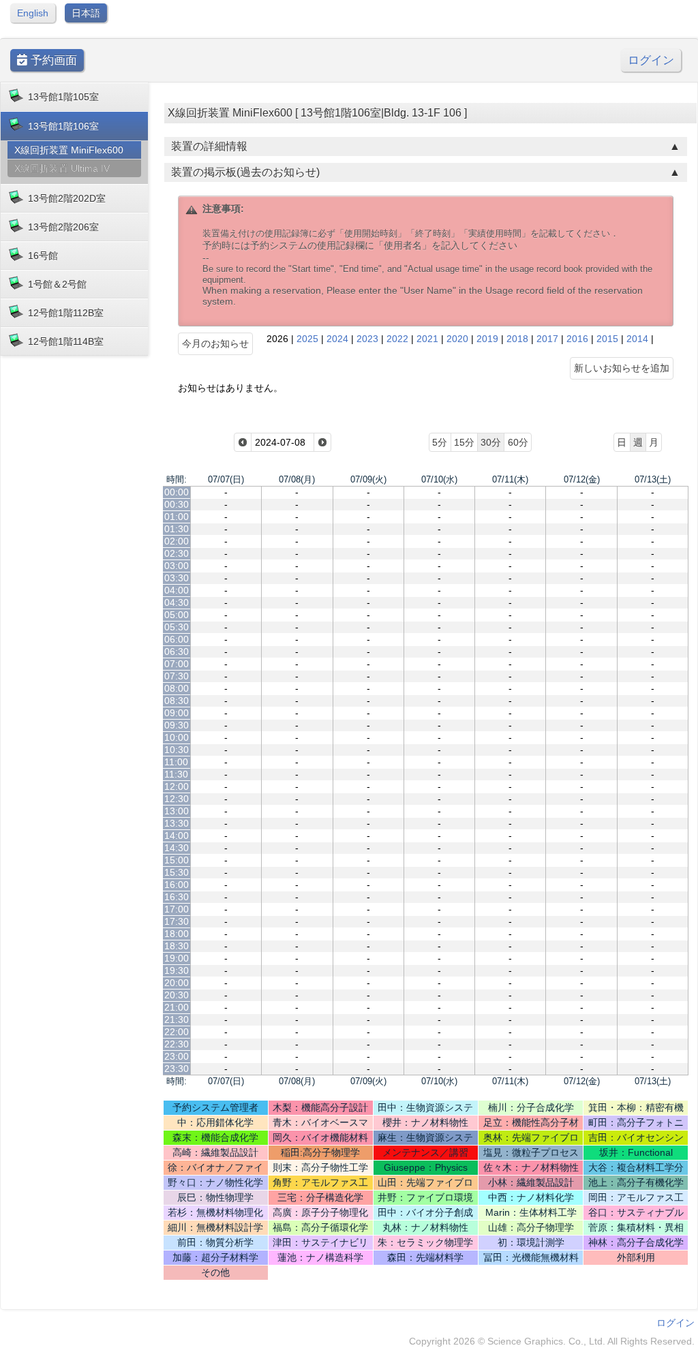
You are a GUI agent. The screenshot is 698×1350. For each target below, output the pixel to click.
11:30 (176, 774)
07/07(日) (226, 479)
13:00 (176, 811)
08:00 (176, 688)
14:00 (176, 835)
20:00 (176, 982)
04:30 (176, 602)
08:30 (176, 700)
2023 (367, 338)
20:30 (176, 995)
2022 (397, 338)
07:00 (176, 663)
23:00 (176, 1056)
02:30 (176, 553)
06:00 (176, 639)
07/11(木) (510, 479)
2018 (517, 338)
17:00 (176, 909)
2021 (427, 338)
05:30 (176, 627)
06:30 (176, 651)
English (32, 12)
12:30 (176, 798)
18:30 (176, 945)
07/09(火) (368, 479)
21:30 (176, 1019)
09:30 (176, 725)
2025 (307, 338)
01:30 (176, 528)
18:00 (176, 933)
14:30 (176, 847)
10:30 (176, 749)
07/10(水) (439, 479)
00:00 (176, 492)
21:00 (176, 1007)
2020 (457, 338)
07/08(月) (297, 479)
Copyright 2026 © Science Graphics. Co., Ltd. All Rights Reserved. (552, 1341)
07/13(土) (653, 479)
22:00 (176, 1031)
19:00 (176, 958)
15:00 (176, 860)
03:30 (176, 577)
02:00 (176, 541)
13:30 (176, 823)
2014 (637, 338)
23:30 (176, 1068)
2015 (607, 338)
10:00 (176, 737)
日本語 (86, 12)
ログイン (651, 60)
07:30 (176, 676)
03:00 (176, 565)
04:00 (176, 590)
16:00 (176, 884)
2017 (547, 338)
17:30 (176, 921)
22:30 (176, 1044)
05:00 (176, 614)
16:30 (176, 896)
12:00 (176, 786)
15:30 (176, 872)
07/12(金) (582, 479)
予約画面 (52, 60)
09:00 (176, 712)
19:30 (176, 970)
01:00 (176, 516)
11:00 (176, 761)
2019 (487, 338)
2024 (337, 338)
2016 (577, 338)
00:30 (176, 504)
